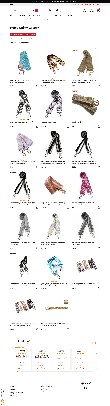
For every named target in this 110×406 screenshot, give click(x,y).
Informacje (13, 386)
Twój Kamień (44, 391)
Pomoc (12, 395)
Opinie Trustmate (15, 388)
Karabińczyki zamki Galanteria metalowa (52, 19)
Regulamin (13, 391)
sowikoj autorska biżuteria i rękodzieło (18, 19)
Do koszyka (37, 86)
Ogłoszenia (44, 385)
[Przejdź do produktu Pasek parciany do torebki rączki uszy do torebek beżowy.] (86, 104)
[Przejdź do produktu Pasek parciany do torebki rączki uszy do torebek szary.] (86, 226)
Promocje (44, 389)
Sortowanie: (97, 46)
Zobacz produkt (99, 288)
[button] (36, 10)
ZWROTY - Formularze (16, 392)
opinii (30, 342)
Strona (53, 335)
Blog (42, 388)
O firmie (12, 385)
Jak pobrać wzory (46, 386)
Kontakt (97, 4)
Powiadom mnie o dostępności (37, 288)
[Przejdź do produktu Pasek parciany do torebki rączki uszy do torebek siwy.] (24, 226)
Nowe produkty (14, 397)
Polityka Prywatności (16, 394)
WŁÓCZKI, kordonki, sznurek (35, 19)
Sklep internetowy (54, 404)
